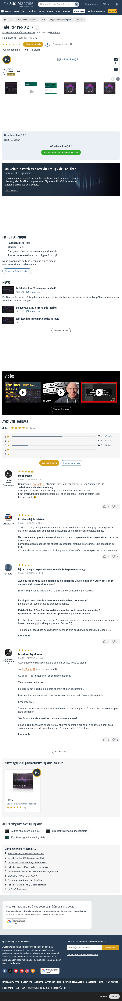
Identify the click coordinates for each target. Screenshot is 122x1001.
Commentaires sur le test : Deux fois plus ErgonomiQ (33, 871)
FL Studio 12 (28, 669)
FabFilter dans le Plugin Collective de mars (28, 867)
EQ (43, 19)
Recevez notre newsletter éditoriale (86, 942)
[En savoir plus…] (71, 44)
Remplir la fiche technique (17, 271)
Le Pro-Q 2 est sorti (17, 889)
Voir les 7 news (61, 330)
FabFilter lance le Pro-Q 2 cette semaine (27, 885)
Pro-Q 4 (27, 38)
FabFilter (55, 32)
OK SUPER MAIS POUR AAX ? (22, 876)
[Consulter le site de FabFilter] (31, 27)
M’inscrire (110, 947)
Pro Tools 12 (38, 484)
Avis (26, 50)
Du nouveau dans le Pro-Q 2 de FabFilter (27, 862)
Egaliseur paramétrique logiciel (18, 32)
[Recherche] (77, 4)
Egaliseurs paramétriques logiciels (39, 251)
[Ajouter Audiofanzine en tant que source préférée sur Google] (16, 921)
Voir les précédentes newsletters (82, 954)
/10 (7, 59)
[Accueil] (5, 19)
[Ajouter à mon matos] (37, 27)
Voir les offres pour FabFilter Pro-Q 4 (61, 152)
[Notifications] (116, 4)
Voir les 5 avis (61, 751)
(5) (20, 44)
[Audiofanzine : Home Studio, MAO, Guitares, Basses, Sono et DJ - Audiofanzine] (18, 4)
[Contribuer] (47, 44)
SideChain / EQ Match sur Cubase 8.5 (26, 853)
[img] (10, 44)
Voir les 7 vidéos (61, 409)
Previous (112, 79)
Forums (36, 50)
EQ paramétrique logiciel (60, 19)
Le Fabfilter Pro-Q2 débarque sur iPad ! (26, 858)
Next (118, 79)
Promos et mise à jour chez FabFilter (25, 880)
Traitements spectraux (26, 19)
